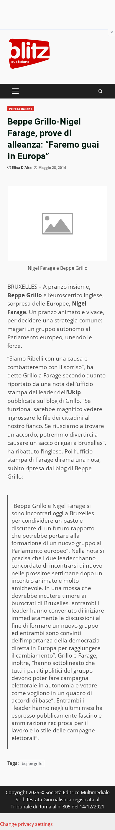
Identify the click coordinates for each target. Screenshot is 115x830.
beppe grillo (32, 763)
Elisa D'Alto (22, 167)
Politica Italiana (20, 108)
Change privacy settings (26, 824)
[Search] (100, 91)
